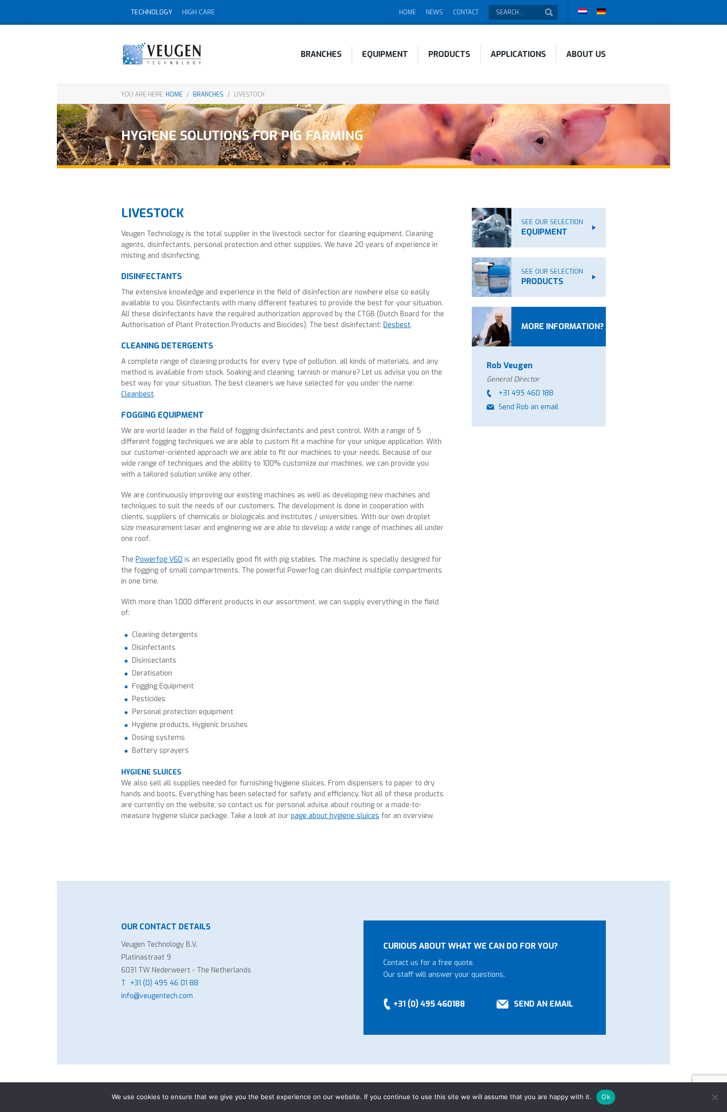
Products (449, 54)
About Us (586, 54)
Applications (518, 54)
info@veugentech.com (157, 996)
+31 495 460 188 (526, 393)
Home (407, 12)
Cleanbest (137, 394)
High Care (198, 12)
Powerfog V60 (159, 559)
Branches (321, 54)
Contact (466, 12)
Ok (605, 1097)
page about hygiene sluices (335, 816)
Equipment (385, 54)
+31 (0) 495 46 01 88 (164, 983)
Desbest (396, 325)
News (434, 12)
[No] (715, 1097)
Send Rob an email (528, 407)
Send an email (543, 1004)
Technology (151, 12)
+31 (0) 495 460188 (429, 1004)
